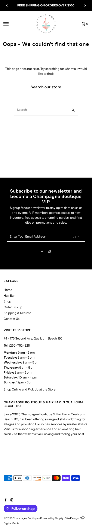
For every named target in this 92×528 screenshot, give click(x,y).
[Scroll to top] (83, 517)
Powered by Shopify (51, 518)
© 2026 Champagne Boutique (21, 518)
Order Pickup (13, 307)
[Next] (85, 5)
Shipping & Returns (17, 313)
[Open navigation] (18, 23)
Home (8, 290)
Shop (7, 301)
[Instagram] (49, 252)
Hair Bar (9, 296)
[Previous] (7, 5)
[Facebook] (42, 252)
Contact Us (11, 319)
